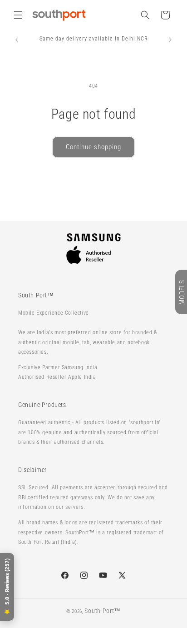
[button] (18, 15)
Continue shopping (93, 147)
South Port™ (102, 610)
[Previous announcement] (17, 40)
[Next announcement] (170, 40)
